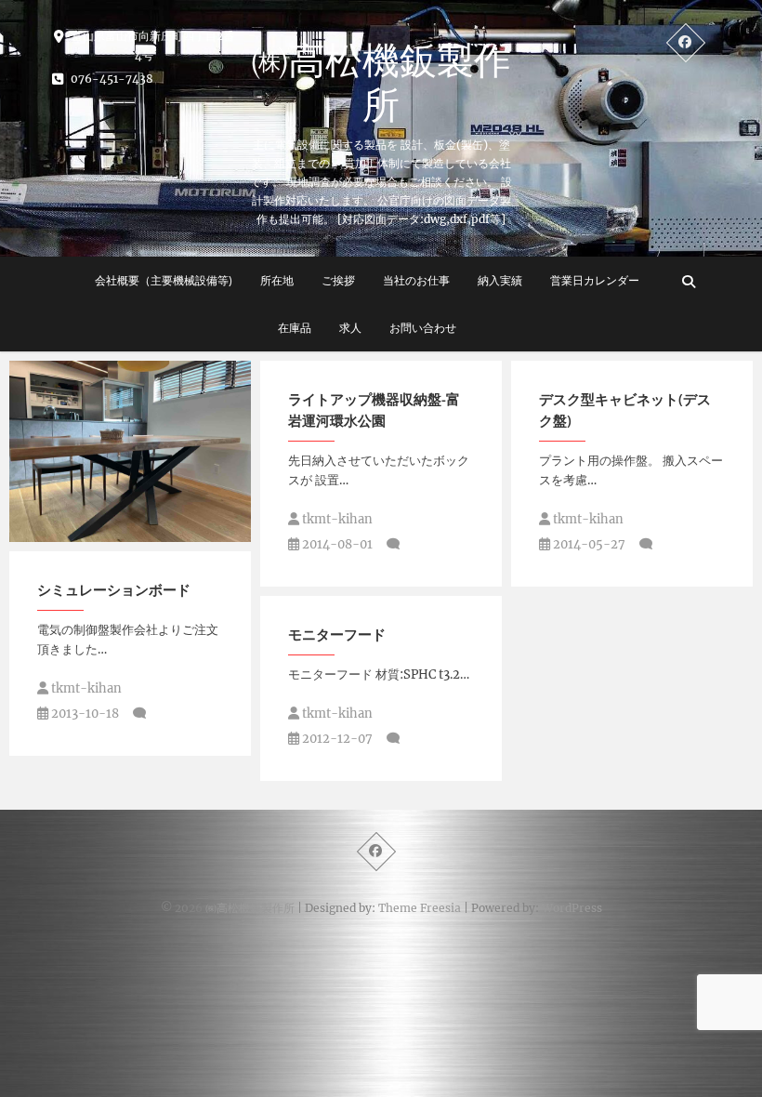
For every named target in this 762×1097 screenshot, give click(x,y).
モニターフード (337, 634)
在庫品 (294, 328)
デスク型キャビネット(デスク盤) (625, 410)
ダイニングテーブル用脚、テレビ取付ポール (125, 522)
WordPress (572, 908)
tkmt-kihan (336, 519)
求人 (350, 328)
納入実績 (500, 280)
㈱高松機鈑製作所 (381, 81)
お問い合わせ (422, 328)
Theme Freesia (419, 908)
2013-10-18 (83, 713)
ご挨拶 (338, 280)
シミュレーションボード (113, 589)
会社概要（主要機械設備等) (163, 280)
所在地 (277, 280)
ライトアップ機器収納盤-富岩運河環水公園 (374, 410)
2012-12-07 (336, 739)
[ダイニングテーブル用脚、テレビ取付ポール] (130, 451)
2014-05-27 (587, 544)
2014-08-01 (336, 544)
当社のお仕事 (416, 280)
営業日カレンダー (594, 280)
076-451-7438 (110, 79)
